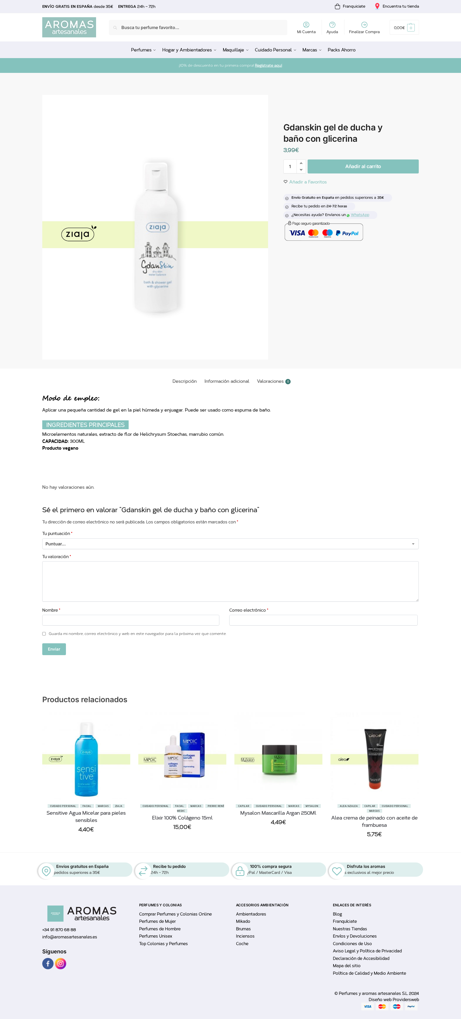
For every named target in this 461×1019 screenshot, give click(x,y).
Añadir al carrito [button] (86, 842)
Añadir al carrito (363, 166)
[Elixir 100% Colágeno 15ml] (182, 756)
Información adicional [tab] (227, 381)
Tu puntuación (57, 533)
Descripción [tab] (185, 381)
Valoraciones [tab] (273, 381)
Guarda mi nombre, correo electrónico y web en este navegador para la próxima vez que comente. (137, 633)
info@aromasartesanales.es (69, 937)
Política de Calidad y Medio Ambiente (369, 973)
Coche (242, 943)
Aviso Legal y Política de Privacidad (367, 951)
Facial (87, 806)
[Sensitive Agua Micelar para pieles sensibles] (86, 756)
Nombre (51, 610)
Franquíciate (345, 921)
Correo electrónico (248, 610)
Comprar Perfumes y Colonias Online (175, 914)
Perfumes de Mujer (157, 921)
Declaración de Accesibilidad (361, 958)
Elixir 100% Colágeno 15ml (182, 818)
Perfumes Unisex (155, 936)
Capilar (243, 806)
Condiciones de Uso (352, 943)
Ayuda (332, 32)
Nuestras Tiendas (350, 928)
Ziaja (118, 806)
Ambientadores (251, 914)
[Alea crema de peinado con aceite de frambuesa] (374, 756)
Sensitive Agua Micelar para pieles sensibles (86, 816)
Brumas (243, 928)
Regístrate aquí (268, 65)
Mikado (243, 921)
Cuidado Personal (63, 806)
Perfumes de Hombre (160, 928)
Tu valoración (56, 556)
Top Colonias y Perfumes (163, 943)
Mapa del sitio (347, 965)
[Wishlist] (122, 739)
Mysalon (312, 806)
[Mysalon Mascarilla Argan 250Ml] (278, 756)
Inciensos (245, 936)
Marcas (103, 806)
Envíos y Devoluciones (355, 936)
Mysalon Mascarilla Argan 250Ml (278, 813)
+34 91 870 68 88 (59, 929)
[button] (404, 27)
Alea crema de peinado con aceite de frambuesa (374, 821)
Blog (337, 914)
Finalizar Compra (364, 32)
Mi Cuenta (306, 32)
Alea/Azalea (349, 806)
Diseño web (381, 999)
